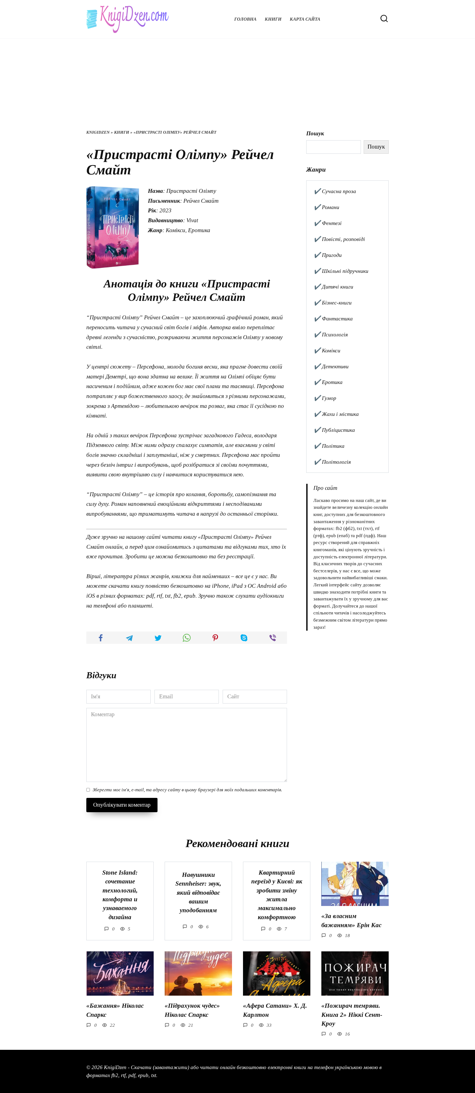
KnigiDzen (98, 132)
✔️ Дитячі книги (333, 287)
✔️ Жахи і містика (336, 414)
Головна (245, 19)
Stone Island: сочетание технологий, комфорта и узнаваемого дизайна (120, 895)
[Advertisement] (237, 88)
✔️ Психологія (331, 334)
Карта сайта (305, 19)
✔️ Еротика (328, 382)
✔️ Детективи (331, 366)
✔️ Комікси (327, 350)
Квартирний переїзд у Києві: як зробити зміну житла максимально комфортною (276, 895)
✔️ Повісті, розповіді (339, 239)
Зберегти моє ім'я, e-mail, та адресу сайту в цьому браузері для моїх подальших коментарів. (187, 789)
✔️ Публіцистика (334, 430)
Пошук (315, 133)
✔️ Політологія (332, 462)
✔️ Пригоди (328, 255)
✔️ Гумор (325, 398)
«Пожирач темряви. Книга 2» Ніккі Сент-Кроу (351, 1014)
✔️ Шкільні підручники (341, 271)
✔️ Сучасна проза (335, 191)
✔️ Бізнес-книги (333, 303)
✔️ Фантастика (333, 318)
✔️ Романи (326, 207)
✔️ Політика (329, 446)
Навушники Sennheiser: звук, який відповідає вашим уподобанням (198, 892)
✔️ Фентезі (328, 223)
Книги (273, 19)
